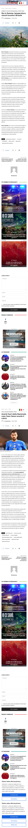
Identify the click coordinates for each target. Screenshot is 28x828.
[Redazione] (2, 18)
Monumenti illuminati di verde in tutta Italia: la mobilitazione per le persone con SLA (14, 236)
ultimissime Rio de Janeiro (7, 143)
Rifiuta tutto (14, 824)
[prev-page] (2, 270)
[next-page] (5, 270)
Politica (12, 392)
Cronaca (12, 355)
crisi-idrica (19, 139)
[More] (19, 22)
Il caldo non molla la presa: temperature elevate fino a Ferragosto (14, 263)
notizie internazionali (12, 11)
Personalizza (14, 820)
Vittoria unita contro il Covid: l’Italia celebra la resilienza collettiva (7, 160)
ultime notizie (11, 141)
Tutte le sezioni (8, 8)
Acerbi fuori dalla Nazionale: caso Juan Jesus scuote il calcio (21, 160)
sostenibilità (4, 141)
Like (5, 318)
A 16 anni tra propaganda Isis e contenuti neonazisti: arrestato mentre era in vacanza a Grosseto (14, 208)
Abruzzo (12, 382)
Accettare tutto (14, 816)
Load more (13, 402)
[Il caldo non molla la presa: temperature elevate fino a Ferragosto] (14, 253)
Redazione (8, 18)
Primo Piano (21, 11)
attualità (14, 232)
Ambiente (14, 8)
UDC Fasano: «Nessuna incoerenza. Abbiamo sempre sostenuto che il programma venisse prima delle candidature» (18, 396)
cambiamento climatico (11, 139)
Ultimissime (18, 141)
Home (2, 8)
